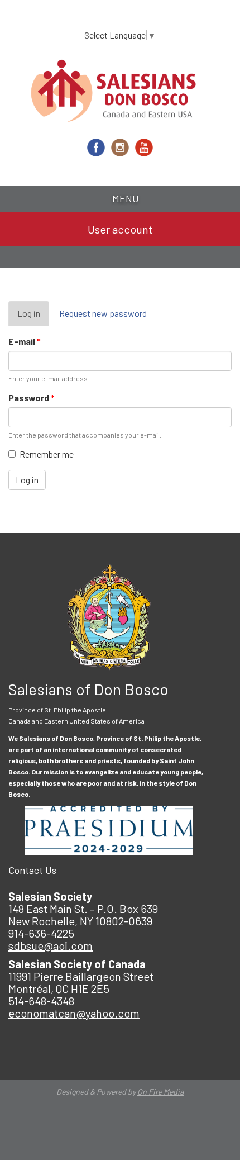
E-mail (24, 341)
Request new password (103, 313)
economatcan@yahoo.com (74, 1013)
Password (31, 397)
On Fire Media (160, 1091)
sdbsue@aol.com (50, 945)
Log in (33, 317)
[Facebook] (96, 147)
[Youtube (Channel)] (144, 147)
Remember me (47, 454)
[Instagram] (120, 147)
